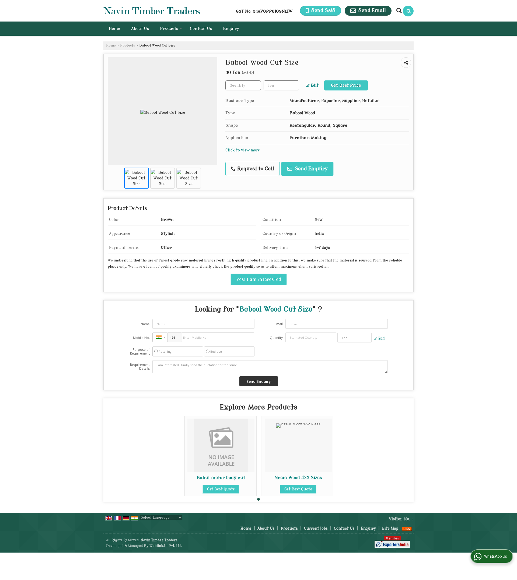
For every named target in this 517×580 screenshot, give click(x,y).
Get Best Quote (221, 489)
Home (114, 28)
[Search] (408, 11)
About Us (140, 28)
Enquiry (231, 28)
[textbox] (281, 85)
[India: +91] (159, 337)
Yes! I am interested (258, 279)
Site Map (390, 528)
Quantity (276, 337)
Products (169, 28)
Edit (314, 85)
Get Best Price (346, 85)
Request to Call (255, 169)
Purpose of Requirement (140, 351)
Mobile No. (141, 337)
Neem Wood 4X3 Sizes (298, 477)
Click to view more (242, 150)
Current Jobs (316, 528)
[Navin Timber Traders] (151, 11)
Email (279, 324)
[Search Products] (398, 10)
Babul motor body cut (221, 477)
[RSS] (407, 528)
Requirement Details (140, 366)
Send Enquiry (311, 169)
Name (145, 324)
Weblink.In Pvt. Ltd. (165, 546)
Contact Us (201, 28)
